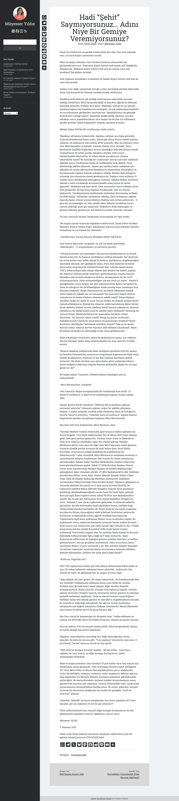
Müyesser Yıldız (20, 23)
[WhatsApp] (44, 17)
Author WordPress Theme (101, 798)
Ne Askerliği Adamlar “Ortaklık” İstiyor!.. (19, 78)
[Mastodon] (44, 40)
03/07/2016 (90, 43)
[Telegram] (44, 23)
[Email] (44, 62)
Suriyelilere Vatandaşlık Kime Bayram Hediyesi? (123, 776)
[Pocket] (44, 56)
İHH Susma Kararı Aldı (72, 774)
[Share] (44, 68)
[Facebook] (44, 45)
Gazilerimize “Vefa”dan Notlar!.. (15, 64)
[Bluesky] (44, 34)
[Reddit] (44, 51)
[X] (44, 28)
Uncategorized (78, 754)
